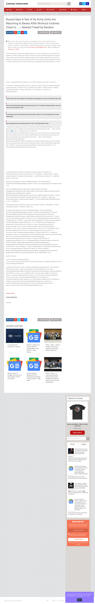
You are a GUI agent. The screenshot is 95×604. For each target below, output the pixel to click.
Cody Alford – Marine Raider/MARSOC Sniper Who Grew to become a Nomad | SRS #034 (81, 486)
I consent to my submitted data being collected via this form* (78, 534)
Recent (72, 444)
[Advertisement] (13, 71)
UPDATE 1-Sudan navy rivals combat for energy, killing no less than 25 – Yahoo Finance (33, 348)
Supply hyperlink (10, 293)
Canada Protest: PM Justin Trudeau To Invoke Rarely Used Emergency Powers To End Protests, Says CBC (33, 98)
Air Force (51, 10)
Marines (63, 10)
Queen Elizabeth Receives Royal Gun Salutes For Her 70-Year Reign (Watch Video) (27, 123)
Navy (40, 10)
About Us (54, 600)
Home (10, 10)
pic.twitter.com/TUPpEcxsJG (37, 47)
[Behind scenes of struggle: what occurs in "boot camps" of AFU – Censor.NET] (14, 364)
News (20, 10)
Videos (74, 10)
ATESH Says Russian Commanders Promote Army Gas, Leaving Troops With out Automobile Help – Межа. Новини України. (81, 470)
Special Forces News (9, 600)
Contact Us (61, 600)
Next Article (55, 32)
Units (10, 13)
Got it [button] (79, 599)
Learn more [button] (87, 595)
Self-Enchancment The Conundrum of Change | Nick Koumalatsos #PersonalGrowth (81, 451)
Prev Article (44, 32)
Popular (83, 444)
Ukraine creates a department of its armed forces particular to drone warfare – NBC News (34, 376)
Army (30, 10)
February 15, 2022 (13, 49)
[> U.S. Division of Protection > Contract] (14, 336)
